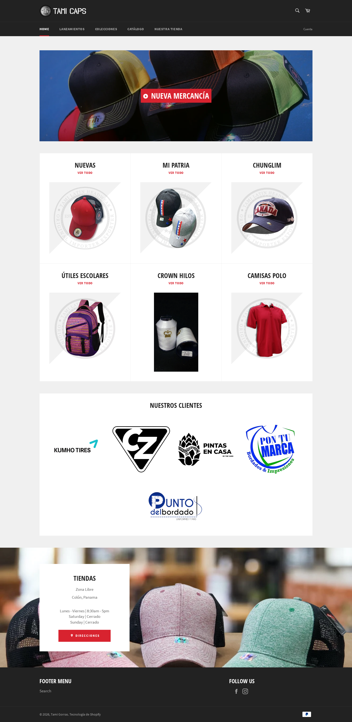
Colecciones (106, 29)
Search (45, 691)
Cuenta (307, 29)
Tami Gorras (59, 714)
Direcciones (86, 636)
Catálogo (135, 29)
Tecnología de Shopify (85, 714)
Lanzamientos (72, 29)
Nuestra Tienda (168, 29)
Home (44, 29)
